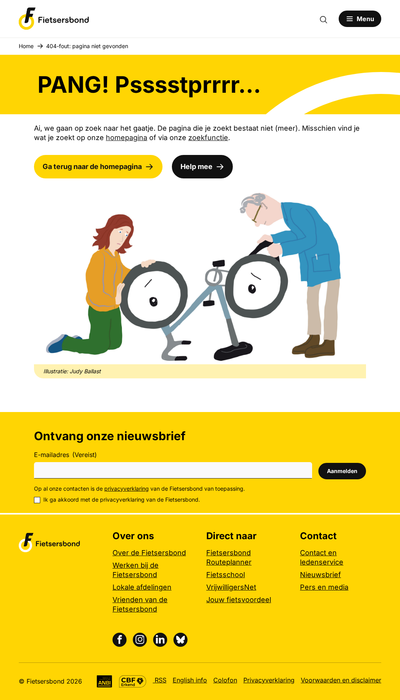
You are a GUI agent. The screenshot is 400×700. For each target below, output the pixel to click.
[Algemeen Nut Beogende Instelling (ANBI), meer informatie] (104, 681)
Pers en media (324, 587)
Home (26, 46)
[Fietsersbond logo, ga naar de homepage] (54, 18)
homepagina (126, 137)
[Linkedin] (160, 640)
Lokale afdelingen (141, 587)
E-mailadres (65, 455)
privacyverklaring (126, 488)
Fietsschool (225, 574)
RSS (159, 680)
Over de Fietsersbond (149, 553)
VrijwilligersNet (231, 587)
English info (190, 680)
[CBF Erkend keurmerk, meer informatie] (132, 681)
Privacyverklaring (269, 680)
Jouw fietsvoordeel (238, 600)
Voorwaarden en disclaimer (341, 680)
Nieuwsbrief (320, 574)
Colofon (225, 680)
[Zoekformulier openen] (327, 19)
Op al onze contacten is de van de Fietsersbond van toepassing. (139, 488)
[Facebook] (119, 640)
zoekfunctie (208, 137)
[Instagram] (140, 640)
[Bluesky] (180, 640)
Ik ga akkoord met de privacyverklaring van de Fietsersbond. (121, 499)
